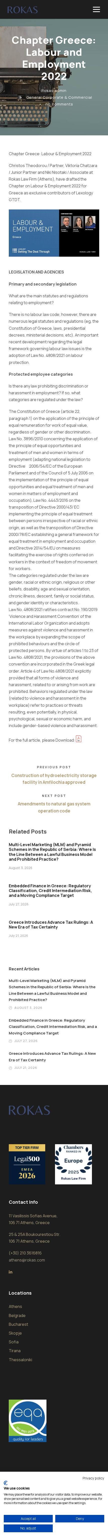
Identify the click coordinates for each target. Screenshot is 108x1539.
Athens (15, 1306)
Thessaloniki (20, 1359)
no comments (59, 104)
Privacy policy (93, 1478)
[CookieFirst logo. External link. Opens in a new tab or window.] (6, 1483)
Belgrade (17, 1315)
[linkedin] (10, 1272)
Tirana (15, 1350)
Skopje (15, 1333)
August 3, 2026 (20, 867)
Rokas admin (54, 90)
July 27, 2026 (19, 904)
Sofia (14, 1342)
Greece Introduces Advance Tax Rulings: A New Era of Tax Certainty (51, 924)
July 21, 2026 (18, 935)
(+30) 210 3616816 (25, 1253)
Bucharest (18, 1324)
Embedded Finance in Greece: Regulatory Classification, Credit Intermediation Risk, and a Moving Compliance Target (50, 890)
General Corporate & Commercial (59, 97)
